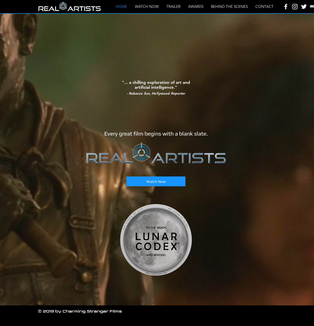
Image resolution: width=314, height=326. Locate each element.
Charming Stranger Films (92, 311)
